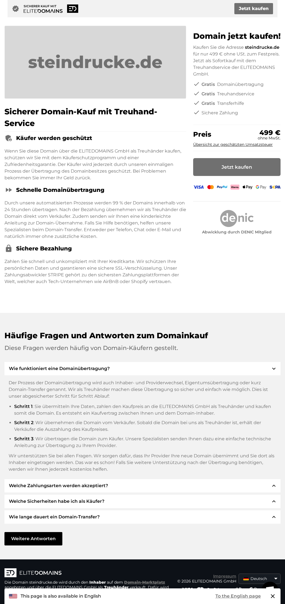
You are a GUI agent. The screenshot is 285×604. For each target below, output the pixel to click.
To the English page (238, 596)
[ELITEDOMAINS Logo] (87, 573)
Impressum (224, 576)
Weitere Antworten (33, 538)
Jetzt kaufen (254, 8)
